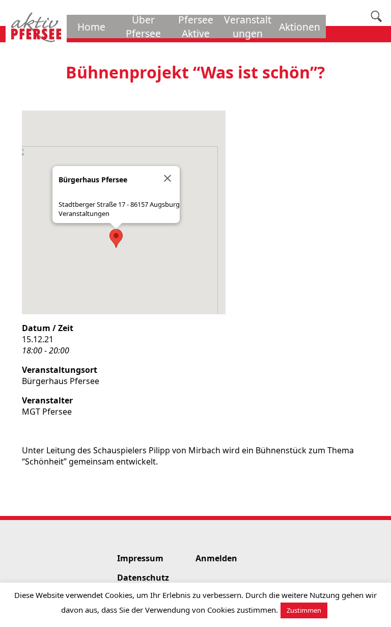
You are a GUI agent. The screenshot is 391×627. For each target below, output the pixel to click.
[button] (116, 238)
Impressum (140, 558)
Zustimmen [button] (304, 610)
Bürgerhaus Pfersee (60, 381)
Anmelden (216, 558)
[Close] (167, 178)
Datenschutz (143, 577)
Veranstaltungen (84, 213)
